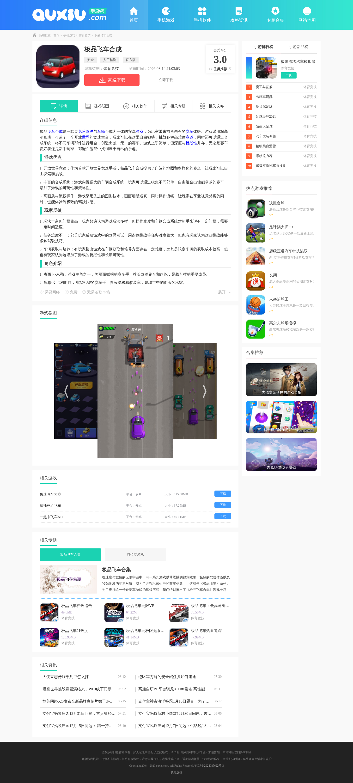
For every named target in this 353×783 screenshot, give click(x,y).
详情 (63, 106)
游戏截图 (101, 106)
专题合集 (275, 20)
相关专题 (178, 106)
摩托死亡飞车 (50, 506)
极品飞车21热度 (74, 631)
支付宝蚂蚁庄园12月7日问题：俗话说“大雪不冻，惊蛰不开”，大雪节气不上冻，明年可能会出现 (180, 726)
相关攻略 (216, 106)
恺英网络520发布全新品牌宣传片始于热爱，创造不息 (84, 701)
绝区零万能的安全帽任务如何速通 (180, 677)
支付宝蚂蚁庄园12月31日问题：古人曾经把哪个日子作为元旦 (84, 713)
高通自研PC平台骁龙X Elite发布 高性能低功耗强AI (180, 689)
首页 (133, 20)
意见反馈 (176, 772)
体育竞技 (85, 35)
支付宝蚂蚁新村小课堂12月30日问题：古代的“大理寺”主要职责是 (180, 713)
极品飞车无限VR (140, 606)
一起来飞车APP (52, 517)
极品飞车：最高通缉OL (211, 606)
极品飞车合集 (70, 554)
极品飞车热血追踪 (206, 631)
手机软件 (202, 20)
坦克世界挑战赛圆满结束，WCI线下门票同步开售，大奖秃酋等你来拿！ (84, 689)
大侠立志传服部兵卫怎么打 (84, 677)
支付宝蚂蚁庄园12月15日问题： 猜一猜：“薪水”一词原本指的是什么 (84, 726)
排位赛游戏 (135, 554)
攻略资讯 (239, 20)
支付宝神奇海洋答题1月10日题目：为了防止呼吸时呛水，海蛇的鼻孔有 (180, 701)
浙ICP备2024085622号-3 (209, 765)
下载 (223, 493)
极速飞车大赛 (50, 494)
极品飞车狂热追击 (76, 606)
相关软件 (139, 106)
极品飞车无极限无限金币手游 (151, 631)
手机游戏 (166, 20)
